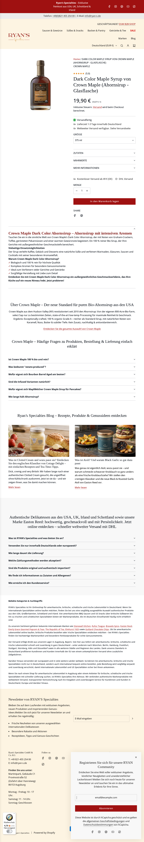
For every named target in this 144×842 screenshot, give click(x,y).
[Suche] (122, 46)
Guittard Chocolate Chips (97, 629)
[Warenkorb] (134, 46)
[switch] (9, 831)
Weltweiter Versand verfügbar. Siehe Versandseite (103, 128)
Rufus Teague (98, 626)
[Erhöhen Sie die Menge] (87, 191)
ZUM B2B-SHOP (127, 24)
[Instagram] (115, 6)
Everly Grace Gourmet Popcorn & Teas (26, 629)
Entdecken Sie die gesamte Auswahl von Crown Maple (72, 328)
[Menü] (14, 814)
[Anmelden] (128, 46)
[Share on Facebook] (75, 216)
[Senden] (132, 718)
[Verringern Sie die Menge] (77, 191)
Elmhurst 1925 (72, 629)
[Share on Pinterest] (81, 216)
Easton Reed (126, 626)
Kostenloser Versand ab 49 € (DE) (94, 178)
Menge (77, 185)
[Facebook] (109, 6)
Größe (77, 134)
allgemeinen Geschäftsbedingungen (105, 821)
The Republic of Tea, (55, 629)
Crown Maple (81, 66)
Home (76, 59)
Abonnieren (106, 808)
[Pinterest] (122, 6)
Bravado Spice (112, 626)
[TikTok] (134, 6)
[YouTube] (128, 6)
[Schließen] (136, 757)
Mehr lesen (14, 487)
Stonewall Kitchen (82, 626)
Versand (97, 107)
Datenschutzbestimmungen (98, 824)
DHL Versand (126, 178)
